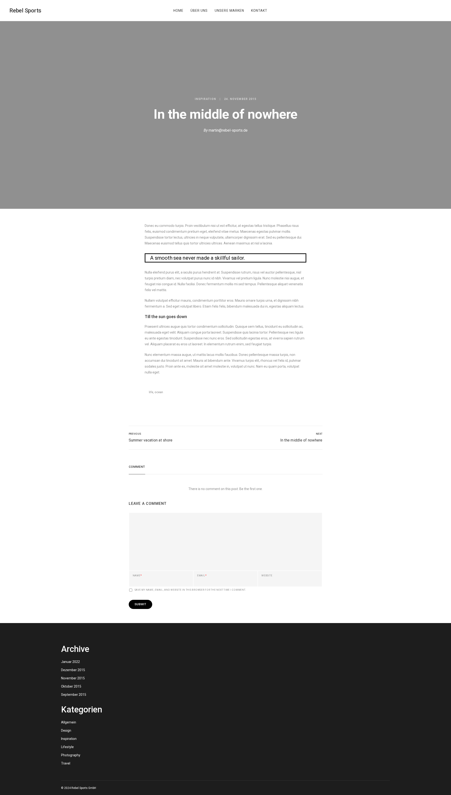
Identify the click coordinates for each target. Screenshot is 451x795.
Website (266, 575)
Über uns (199, 10)
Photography (70, 755)
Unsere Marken (229, 10)
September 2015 (73, 694)
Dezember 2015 (73, 670)
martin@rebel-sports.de (228, 130)
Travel (65, 763)
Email (202, 575)
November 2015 (73, 678)
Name (137, 575)
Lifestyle (67, 747)
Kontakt (259, 10)
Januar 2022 (70, 662)
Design (66, 730)
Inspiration (205, 99)
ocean (159, 392)
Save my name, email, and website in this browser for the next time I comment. (190, 590)
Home (178, 10)
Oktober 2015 (71, 686)
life (151, 392)
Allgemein (68, 722)
